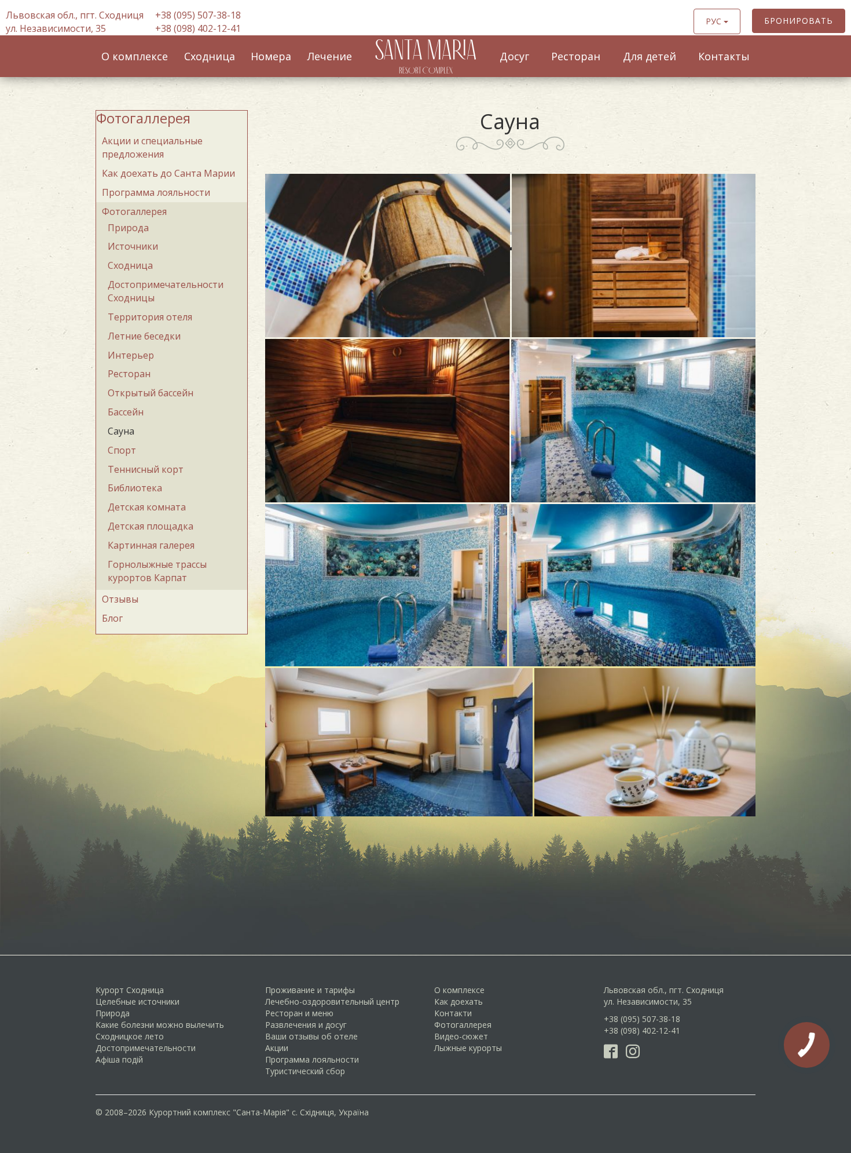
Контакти (453, 1013)
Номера (271, 56)
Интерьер (131, 355)
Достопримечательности (146, 1047)
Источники (133, 246)
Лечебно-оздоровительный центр (332, 1001)
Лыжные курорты (468, 1047)
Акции (276, 1047)
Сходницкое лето (130, 1036)
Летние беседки (144, 336)
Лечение (329, 56)
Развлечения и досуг (306, 1024)
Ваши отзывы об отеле (311, 1036)
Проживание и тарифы (310, 989)
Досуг (514, 56)
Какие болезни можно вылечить (160, 1024)
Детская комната (147, 507)
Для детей (649, 56)
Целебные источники (137, 1001)
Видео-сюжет (461, 1036)
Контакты (724, 56)
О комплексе (134, 56)
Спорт (122, 450)
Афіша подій (119, 1059)
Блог (112, 618)
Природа (128, 227)
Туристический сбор (305, 1071)
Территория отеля (150, 317)
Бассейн (126, 412)
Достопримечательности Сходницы (165, 291)
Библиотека (135, 487)
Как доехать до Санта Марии (168, 173)
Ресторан (575, 56)
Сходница (209, 56)
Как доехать (458, 1001)
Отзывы (120, 599)
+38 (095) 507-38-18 (198, 15)
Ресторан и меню (299, 1013)
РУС (715, 21)
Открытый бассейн (150, 392)
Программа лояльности (156, 192)
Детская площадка (150, 526)
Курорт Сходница (130, 989)
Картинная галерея (151, 545)
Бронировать (798, 20)
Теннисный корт (146, 469)
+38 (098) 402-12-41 (198, 28)
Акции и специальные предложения (152, 147)
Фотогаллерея (143, 117)
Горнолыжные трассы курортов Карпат (157, 571)
